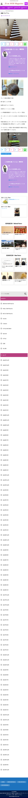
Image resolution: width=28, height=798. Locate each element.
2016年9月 (5, 669)
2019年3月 (5, 520)
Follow (14, 136)
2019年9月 (5, 490)
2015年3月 (5, 739)
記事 (4, 343)
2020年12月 (6, 415)
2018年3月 (5, 580)
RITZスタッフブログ (24, 8)
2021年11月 (6, 360)
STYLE (4, 338)
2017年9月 (5, 610)
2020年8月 (5, 435)
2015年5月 (5, 734)
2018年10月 (6, 545)
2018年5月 (5, 570)
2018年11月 (6, 540)
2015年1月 (5, 744)
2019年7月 (5, 500)
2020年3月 (5, 460)
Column (5, 323)
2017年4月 (5, 635)
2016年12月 (6, 655)
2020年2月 (5, 465)
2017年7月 (5, 620)
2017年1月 (5, 650)
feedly (14, 141)
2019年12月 (6, 475)
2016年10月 (6, 664)
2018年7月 (5, 560)
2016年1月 (5, 709)
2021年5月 (5, 390)
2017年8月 (5, 615)
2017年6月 (5, 625)
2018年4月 (5, 575)
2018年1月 (5, 590)
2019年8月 (5, 495)
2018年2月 (5, 585)
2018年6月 (5, 565)
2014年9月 (5, 764)
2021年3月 (5, 400)
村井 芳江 (4, 57)
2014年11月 (6, 754)
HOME (3, 7)
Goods (4, 318)
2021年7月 (5, 380)
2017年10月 (6, 605)
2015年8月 (5, 729)
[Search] (25, 294)
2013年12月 (6, 769)
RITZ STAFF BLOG (6, 153)
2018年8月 (5, 555)
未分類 (4, 348)
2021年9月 (5, 370)
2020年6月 (5, 445)
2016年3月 (5, 699)
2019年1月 (5, 530)
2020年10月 (6, 425)
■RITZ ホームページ (13, 66)
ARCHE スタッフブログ (10, 8)
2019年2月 (5, 525)
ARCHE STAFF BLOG (8, 303)
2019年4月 (5, 515)
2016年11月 (6, 660)
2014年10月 (6, 759)
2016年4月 (5, 694)
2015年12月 (6, 714)
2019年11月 (6, 480)
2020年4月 (5, 455)
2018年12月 (6, 535)
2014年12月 (6, 749)
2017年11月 (6, 600)
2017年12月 (6, 595)
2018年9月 (5, 550)
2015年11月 (6, 719)
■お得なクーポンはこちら (14, 73)
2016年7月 (5, 679)
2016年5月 (5, 689)
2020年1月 (5, 470)
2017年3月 (5, 640)
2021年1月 (5, 410)
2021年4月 (5, 395)
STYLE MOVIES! (7, 328)
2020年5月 (5, 450)
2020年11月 (6, 420)
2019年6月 (5, 505)
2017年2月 (5, 645)
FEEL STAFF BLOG (8, 308)
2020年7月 (5, 440)
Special (5, 333)
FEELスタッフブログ (17, 8)
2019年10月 (6, 485)
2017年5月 (5, 630)
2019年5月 (5, 510)
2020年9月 (5, 430)
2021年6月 (5, 385)
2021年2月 (5, 405)
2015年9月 (5, 724)
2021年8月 (5, 375)
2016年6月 (5, 684)
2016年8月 (5, 674)
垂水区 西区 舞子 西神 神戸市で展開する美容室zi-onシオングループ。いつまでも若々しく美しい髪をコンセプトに (14, 794)
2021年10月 (6, 365)
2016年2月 (5, 704)
